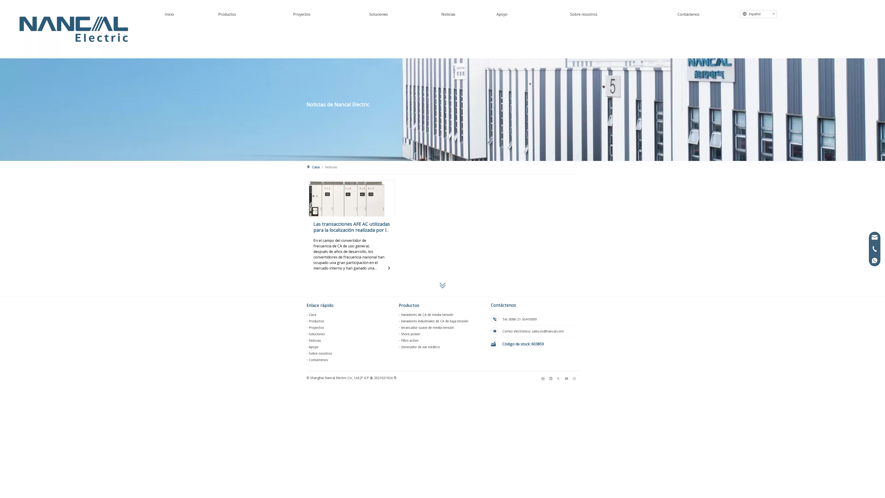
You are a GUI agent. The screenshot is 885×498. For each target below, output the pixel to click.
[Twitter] (559, 379)
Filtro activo (410, 340)
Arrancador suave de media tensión (427, 327)
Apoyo (314, 347)
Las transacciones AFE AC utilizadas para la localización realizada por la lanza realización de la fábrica (351, 230)
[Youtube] (566, 379)
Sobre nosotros (320, 353)
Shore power (410, 334)
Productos (316, 321)
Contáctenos (318, 360)
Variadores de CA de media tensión (427, 314)
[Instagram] (574, 379)
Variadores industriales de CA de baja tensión (434, 321)
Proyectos (316, 327)
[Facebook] (543, 379)
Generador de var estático (420, 347)
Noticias (315, 340)
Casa (312, 314)
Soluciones (317, 334)
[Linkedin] (551, 379)
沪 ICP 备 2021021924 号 (378, 378)
